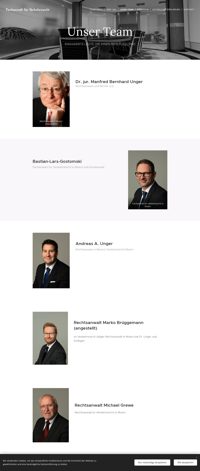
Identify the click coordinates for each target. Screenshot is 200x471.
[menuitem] (97, 9)
